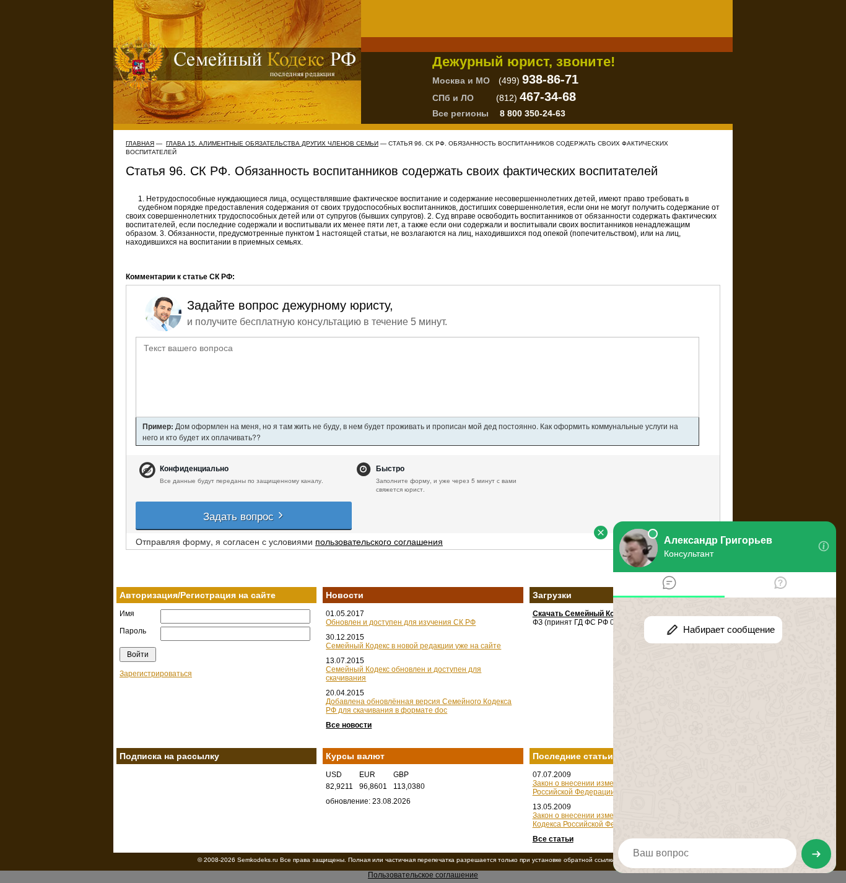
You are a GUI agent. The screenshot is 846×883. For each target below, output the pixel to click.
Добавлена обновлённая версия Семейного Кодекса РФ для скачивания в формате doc (419, 706)
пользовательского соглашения (379, 541)
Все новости (349, 725)
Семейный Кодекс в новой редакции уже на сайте (413, 646)
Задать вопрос (240, 515)
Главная (140, 143)
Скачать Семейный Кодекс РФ (589, 613)
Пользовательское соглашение (423, 875)
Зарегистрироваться (156, 673)
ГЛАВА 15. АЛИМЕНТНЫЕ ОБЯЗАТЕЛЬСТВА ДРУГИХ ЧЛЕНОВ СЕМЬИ (272, 143)
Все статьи (553, 839)
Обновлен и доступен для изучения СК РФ (401, 622)
